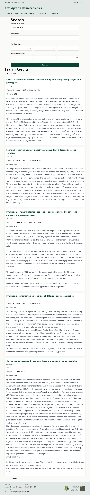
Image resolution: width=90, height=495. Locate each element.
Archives (24, 13)
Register (76, 2)
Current (16, 13)
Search (31, 13)
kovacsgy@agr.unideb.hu (19, 491)
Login (82, 2)
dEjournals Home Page (14, 2)
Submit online (53, 13)
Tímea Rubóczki (13, 90)
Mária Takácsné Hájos (32, 90)
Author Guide (41, 13)
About (7, 13)
